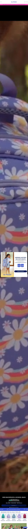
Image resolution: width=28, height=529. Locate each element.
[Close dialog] (26, 252)
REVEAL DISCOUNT (20, 271)
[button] (25, 527)
